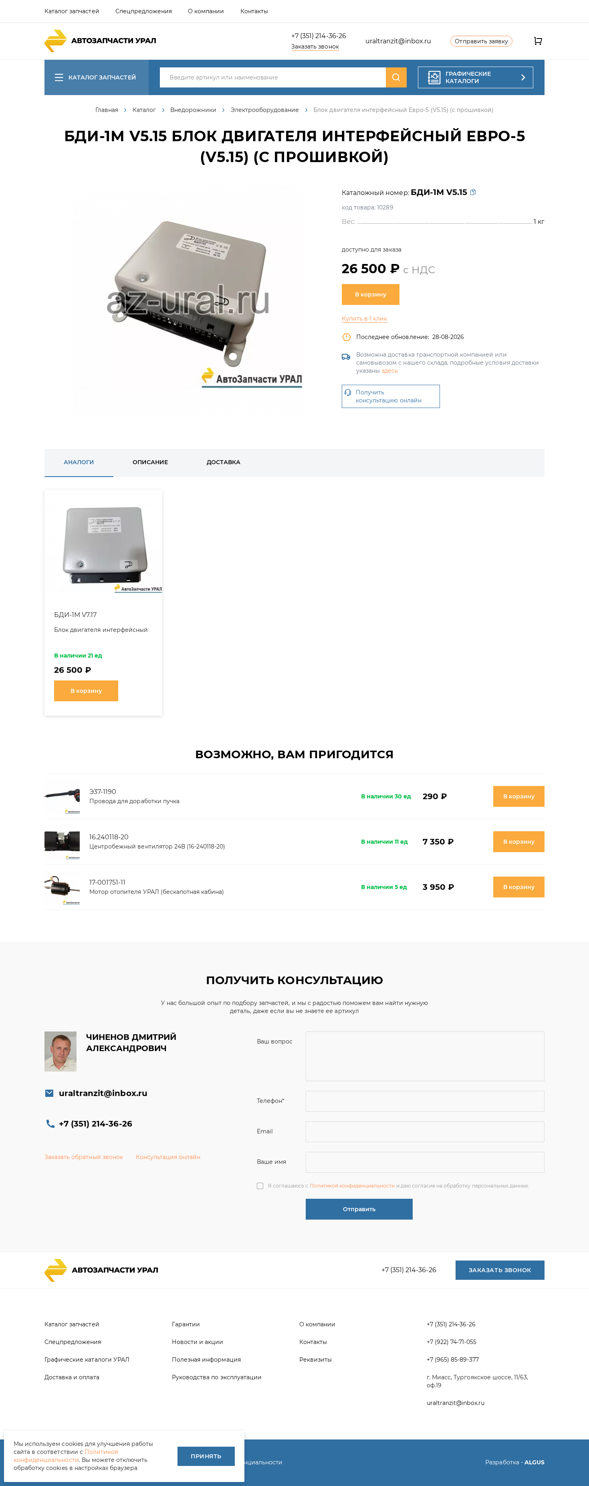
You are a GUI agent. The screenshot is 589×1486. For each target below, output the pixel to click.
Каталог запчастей (102, 77)
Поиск (396, 77)
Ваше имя (271, 1161)
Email (265, 1131)
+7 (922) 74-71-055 (451, 1342)
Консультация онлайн (168, 1157)
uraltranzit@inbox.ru (398, 41)
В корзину (370, 294)
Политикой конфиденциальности (352, 1186)
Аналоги (79, 462)
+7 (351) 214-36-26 (318, 36)
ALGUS (534, 1462)
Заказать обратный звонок (83, 1157)
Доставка (223, 462)
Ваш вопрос (274, 1041)
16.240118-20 (109, 837)
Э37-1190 (102, 792)
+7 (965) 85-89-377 (453, 1359)
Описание (150, 462)
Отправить (359, 1209)
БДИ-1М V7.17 (75, 615)
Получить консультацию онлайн (389, 396)
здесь (389, 370)
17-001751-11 (107, 882)
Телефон (270, 1100)
